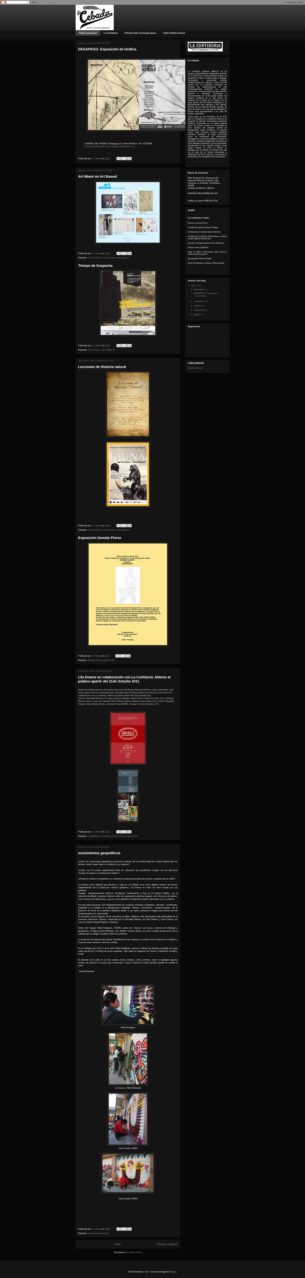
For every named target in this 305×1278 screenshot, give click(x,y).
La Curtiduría (111, 33)
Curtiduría (105, 836)
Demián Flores (95, 257)
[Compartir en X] (124, 158)
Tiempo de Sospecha (95, 266)
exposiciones (109, 257)
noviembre (199, 301)
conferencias (94, 836)
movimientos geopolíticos (99, 853)
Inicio (118, 1244)
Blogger (173, 1272)
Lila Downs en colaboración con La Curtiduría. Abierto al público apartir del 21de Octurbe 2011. (124, 679)
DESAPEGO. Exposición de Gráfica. (107, 49)
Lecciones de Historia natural (102, 367)
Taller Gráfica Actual (174, 33)
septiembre (200, 310)
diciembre (199, 289)
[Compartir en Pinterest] (130, 158)
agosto (197, 314)
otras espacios (123, 257)
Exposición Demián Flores (99, 538)
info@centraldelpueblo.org (123, 146)
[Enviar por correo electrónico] (118, 158)
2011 (194, 285)
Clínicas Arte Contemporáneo (140, 33)
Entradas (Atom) (134, 1252)
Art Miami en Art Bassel (97, 176)
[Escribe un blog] (121, 158)
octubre (198, 305)
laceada (105, 1233)
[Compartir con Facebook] (127, 158)
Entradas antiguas (167, 1244)
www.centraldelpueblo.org (97, 146)
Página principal (88, 33)
